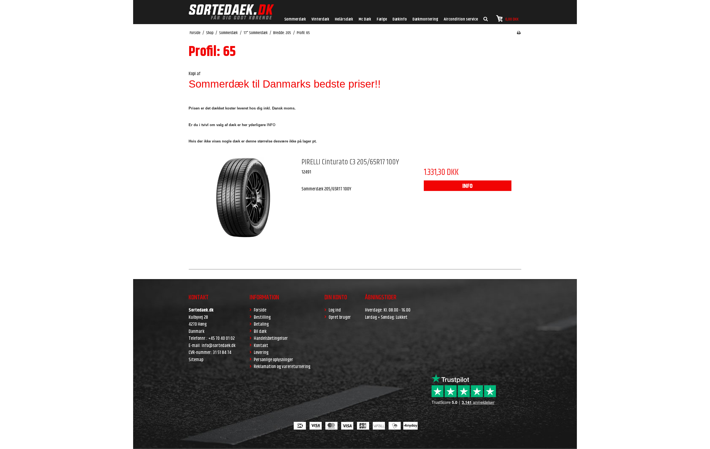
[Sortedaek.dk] (231, 12)
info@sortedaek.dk (218, 345)
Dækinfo (399, 19)
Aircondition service (461, 19)
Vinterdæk (320, 19)
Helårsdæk (344, 19)
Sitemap (196, 359)
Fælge (382, 19)
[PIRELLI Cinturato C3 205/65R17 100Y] (242, 210)
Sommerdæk (295, 19)
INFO (467, 186)
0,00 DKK (512, 19)
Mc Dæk (365, 19)
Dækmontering (425, 19)
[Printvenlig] (518, 33)
